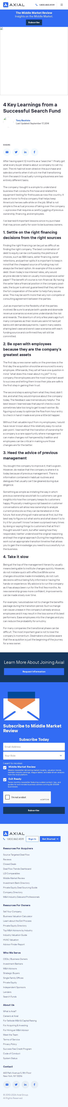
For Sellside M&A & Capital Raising (20, 1020)
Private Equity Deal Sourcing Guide (20, 887)
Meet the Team (10, 1034)
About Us (8, 1004)
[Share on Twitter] (16, 152)
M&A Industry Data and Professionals (21, 896)
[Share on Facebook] (34, 152)
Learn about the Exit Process (17, 920)
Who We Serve (12, 952)
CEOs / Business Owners (15, 959)
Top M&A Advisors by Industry (17, 930)
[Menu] (62, 5)
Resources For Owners (16, 905)
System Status (10, 1058)
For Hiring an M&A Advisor (16, 1030)
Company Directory (12, 892)
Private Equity (10, 982)
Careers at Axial (10, 1016)
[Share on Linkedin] (25, 152)
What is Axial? (9, 1011)
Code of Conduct (11, 1053)
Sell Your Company (12, 911)
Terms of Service (11, 1039)
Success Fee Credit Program (17, 1048)
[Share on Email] (7, 152)
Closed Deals (9, 864)
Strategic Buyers (11, 973)
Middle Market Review (14, 878)
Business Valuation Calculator (17, 916)
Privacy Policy (10, 1044)
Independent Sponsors (14, 987)
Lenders (7, 992)
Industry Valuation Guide (15, 935)
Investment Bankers (13, 963)
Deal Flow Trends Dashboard (17, 868)
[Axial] (14, 4)
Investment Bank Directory (16, 883)
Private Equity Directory (15, 925)
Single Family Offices (13, 977)
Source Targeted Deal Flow (16, 854)
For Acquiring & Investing (15, 1025)
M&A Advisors (10, 968)
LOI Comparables (11, 873)
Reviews (7, 859)
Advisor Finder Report (14, 944)
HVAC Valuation (11, 939)
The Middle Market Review (34, 13)
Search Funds (10, 996)
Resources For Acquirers (18, 848)
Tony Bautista (23, 120)
